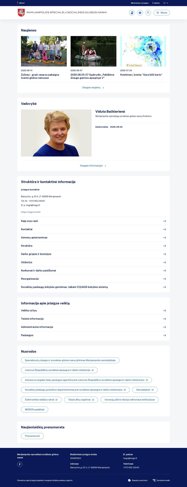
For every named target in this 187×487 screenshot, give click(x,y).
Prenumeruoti (32, 436)
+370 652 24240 (131, 467)
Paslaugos (27, 335)
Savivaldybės (143, 389)
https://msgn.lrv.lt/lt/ (31, 212)
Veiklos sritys (29, 310)
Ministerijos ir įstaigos (140, 3)
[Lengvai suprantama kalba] (140, 12)
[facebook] (19, 464)
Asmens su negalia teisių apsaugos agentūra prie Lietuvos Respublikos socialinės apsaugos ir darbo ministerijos (85, 380)
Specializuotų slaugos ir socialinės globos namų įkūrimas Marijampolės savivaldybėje (70, 360)
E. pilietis (156, 3)
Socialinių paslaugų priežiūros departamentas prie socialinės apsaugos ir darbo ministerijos (73, 389)
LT (164, 3)
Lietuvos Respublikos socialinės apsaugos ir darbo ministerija (57, 370)
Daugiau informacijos (91, 165)
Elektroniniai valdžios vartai (39, 399)
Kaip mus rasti (29, 221)
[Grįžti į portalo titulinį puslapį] (21, 3)
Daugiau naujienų (91, 87)
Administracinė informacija (37, 327)
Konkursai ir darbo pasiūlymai (38, 270)
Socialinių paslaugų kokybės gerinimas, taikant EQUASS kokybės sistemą (64, 287)
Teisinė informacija (32, 318)
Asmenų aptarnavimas (34, 237)
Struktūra (26, 245)
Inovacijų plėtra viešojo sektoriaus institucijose (130, 399)
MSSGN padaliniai (34, 409)
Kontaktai (26, 229)
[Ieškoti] (148, 12)
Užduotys (26, 262)
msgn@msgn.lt (130, 458)
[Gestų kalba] (132, 12)
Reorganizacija (30, 278)
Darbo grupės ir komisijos (36, 254)
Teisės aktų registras (79, 399)
